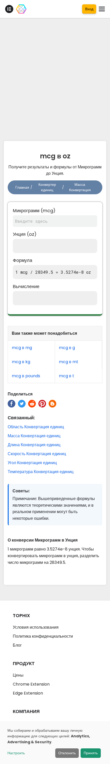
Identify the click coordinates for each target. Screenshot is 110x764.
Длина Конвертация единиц (34, 445)
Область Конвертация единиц (36, 427)
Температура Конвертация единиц (40, 472)
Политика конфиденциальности (43, 636)
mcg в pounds (26, 376)
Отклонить (67, 753)
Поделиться (20, 394)
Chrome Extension (31, 684)
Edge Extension (28, 693)
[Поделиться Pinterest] (42, 404)
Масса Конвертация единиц (34, 436)
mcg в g (67, 348)
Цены (18, 675)
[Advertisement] (55, 78)
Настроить (16, 753)
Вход (89, 9)
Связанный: (21, 417)
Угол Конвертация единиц (32, 463)
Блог (17, 645)
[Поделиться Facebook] (11, 404)
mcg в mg (22, 348)
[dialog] (55, 742)
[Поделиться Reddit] (32, 404)
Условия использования (36, 627)
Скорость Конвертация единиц (37, 454)
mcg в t (66, 376)
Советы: (21, 491)
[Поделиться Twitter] (22, 404)
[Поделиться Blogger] (52, 404)
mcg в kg (21, 362)
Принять (91, 753)
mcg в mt (68, 362)
